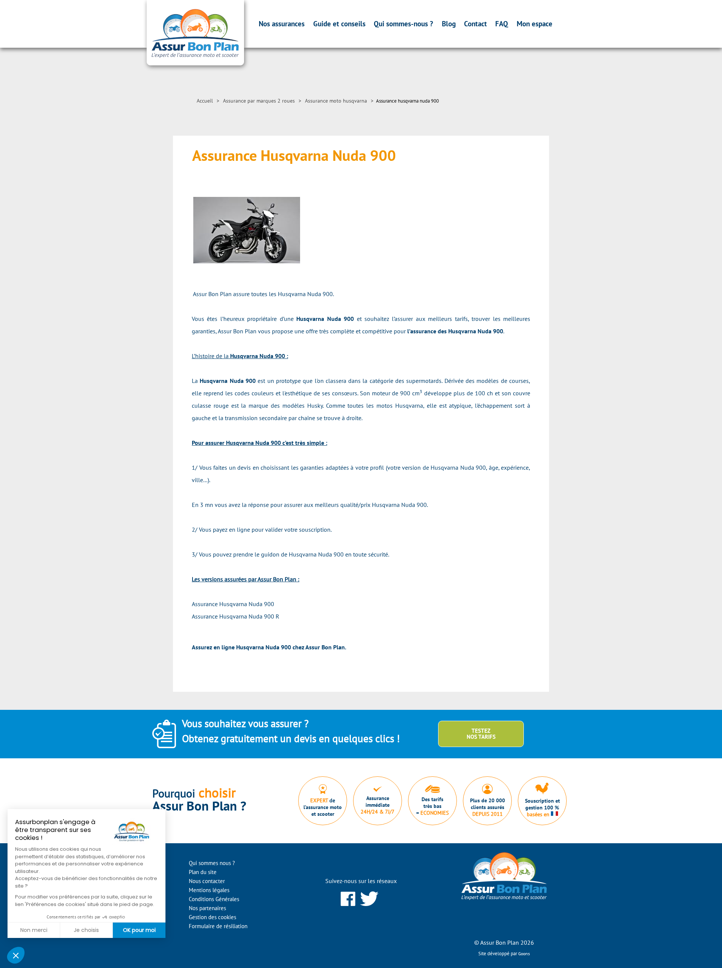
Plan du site (203, 872)
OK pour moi (139, 930)
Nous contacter (207, 881)
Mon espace (534, 23)
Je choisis (86, 930)
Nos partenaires (207, 908)
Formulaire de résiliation (218, 926)
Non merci (33, 930)
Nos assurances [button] (282, 23)
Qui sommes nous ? (212, 863)
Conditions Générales (214, 899)
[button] (16, 955)
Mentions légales (209, 890)
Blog (449, 23)
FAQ (501, 23)
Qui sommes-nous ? (403, 23)
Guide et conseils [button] (339, 23)
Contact (475, 23)
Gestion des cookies (212, 917)
